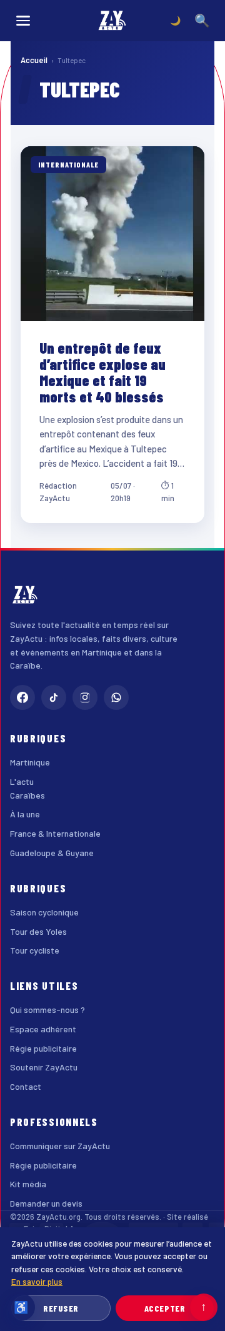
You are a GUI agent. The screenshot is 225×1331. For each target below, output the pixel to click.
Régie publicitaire (43, 1048)
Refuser (61, 1308)
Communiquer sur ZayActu (60, 1145)
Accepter (164, 1308)
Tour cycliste (34, 950)
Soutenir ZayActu (44, 1067)
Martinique (30, 762)
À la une (25, 814)
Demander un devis (46, 1203)
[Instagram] (85, 697)
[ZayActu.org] (112, 20)
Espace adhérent (43, 1029)
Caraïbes (27, 795)
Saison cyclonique (44, 912)
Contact (25, 1086)
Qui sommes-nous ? (47, 1009)
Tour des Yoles (38, 931)
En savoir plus (36, 1281)
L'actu (22, 781)
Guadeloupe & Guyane (52, 852)
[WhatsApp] (116, 697)
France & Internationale (55, 833)
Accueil (34, 60)
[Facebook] (22, 697)
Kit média (28, 1184)
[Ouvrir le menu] (23, 20)
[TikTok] (53, 697)
